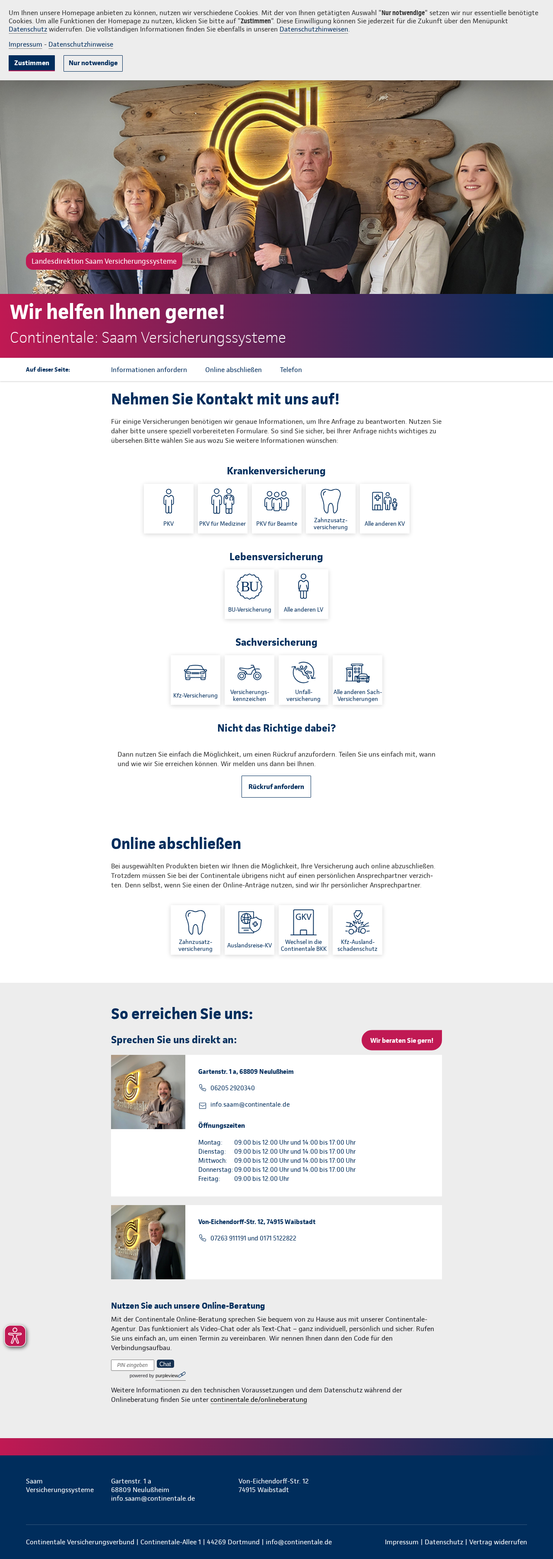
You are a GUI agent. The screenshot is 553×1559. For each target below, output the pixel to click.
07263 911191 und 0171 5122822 (253, 1238)
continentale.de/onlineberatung (258, 1399)
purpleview (167, 1375)
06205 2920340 (232, 1088)
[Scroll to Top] (510, 754)
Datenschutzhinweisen (314, 29)
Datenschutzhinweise (80, 44)
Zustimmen (31, 63)
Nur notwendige (93, 63)
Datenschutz (28, 29)
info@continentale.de (299, 1542)
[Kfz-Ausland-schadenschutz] (357, 930)
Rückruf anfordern (276, 787)
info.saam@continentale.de (250, 1104)
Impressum (25, 44)
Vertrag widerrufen (498, 1542)
